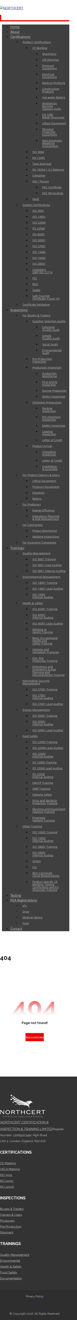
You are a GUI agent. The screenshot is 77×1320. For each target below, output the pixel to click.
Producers (7, 1221)
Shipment (6, 1232)
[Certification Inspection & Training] (11, 8)
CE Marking (8, 1163)
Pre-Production (10, 1226)
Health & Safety (11, 1266)
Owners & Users (11, 1215)
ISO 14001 (6, 1181)
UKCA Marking (10, 1169)
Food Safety (8, 1272)
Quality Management (14, 1255)
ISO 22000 (7, 1187)
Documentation (11, 1278)
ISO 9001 (6, 1175)
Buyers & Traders (11, 1209)
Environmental (10, 1261)
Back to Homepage (34, 1037)
